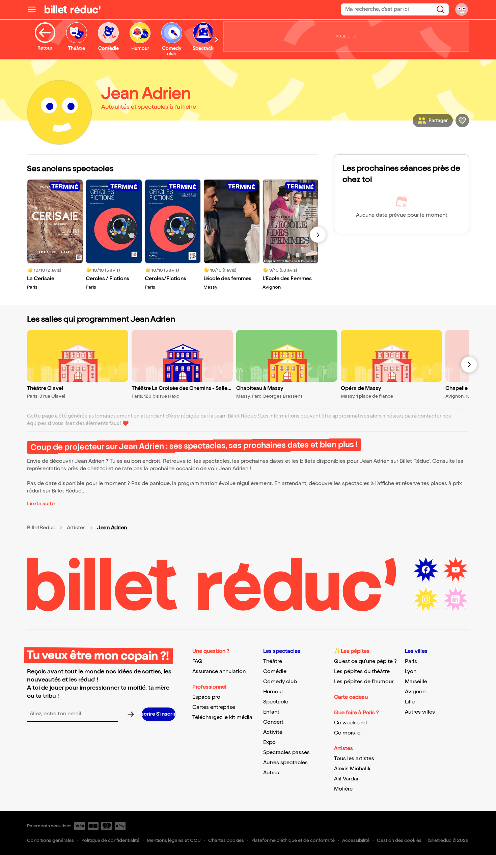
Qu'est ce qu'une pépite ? (365, 661)
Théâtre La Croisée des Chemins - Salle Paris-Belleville (179, 388)
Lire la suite (41, 504)
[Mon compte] (461, 9)
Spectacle (275, 702)
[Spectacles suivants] (318, 234)
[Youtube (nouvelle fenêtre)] (455, 569)
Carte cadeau (351, 697)
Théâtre (272, 661)
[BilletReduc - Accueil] (73, 9)
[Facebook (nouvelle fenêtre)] (425, 569)
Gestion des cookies (399, 840)
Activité (272, 732)
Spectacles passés (286, 752)
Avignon (415, 692)
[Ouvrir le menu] (34, 9)
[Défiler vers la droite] (216, 39)
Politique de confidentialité (110, 840)
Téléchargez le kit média (222, 717)
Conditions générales (50, 840)
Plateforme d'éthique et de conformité (293, 840)
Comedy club (280, 681)
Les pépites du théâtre (362, 671)
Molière (343, 789)
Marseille (416, 681)
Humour (273, 692)
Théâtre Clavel (45, 388)
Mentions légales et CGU (174, 840)
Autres (271, 773)
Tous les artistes (354, 758)
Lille (410, 702)
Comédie (274, 671)
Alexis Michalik (352, 769)
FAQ (197, 661)
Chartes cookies (226, 840)
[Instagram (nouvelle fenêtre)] (425, 599)
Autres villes (420, 712)
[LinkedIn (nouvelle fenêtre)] (455, 599)
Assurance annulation (219, 671)
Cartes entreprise (213, 707)
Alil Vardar (346, 779)
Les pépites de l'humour (363, 681)
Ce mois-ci (348, 733)
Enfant (271, 712)
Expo (269, 742)
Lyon (410, 671)
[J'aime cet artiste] (462, 120)
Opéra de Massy (361, 388)
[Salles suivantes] (469, 364)
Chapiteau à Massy (259, 388)
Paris (411, 661)
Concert (273, 722)
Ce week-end (350, 723)
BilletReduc (41, 528)
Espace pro (206, 697)
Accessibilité (355, 840)
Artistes (76, 528)
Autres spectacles (285, 762)
